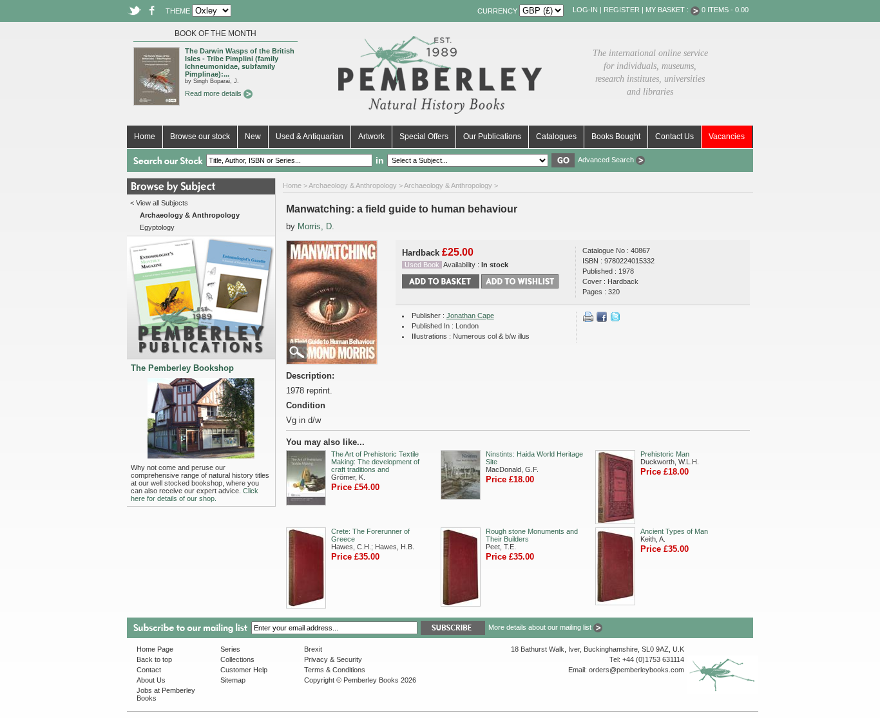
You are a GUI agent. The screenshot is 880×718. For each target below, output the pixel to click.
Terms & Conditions (334, 670)
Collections (237, 659)
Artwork (371, 136)
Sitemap (232, 680)
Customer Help (243, 670)
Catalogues (556, 136)
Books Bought (615, 136)
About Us (151, 680)
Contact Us (674, 136)
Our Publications (492, 136)
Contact (149, 670)
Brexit (313, 649)
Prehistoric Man (664, 454)
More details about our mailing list (540, 627)
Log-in (585, 10)
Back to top (154, 659)
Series (230, 649)
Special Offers (423, 136)
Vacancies (727, 136)
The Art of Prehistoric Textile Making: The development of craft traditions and (375, 461)
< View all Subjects (159, 203)
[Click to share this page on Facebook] (602, 319)
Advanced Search (607, 160)
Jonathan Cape (470, 315)
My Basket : (668, 10)
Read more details (214, 93)
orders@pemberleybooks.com (636, 670)
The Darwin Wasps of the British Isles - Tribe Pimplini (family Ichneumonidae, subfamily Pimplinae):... (239, 62)
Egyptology (157, 227)
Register (622, 10)
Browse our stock (200, 136)
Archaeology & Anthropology (353, 185)
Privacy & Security (333, 659)
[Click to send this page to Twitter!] (615, 319)
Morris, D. (316, 226)
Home (144, 136)
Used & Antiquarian (309, 136)
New (253, 136)
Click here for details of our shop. (194, 494)
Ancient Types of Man (674, 531)
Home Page (155, 649)
